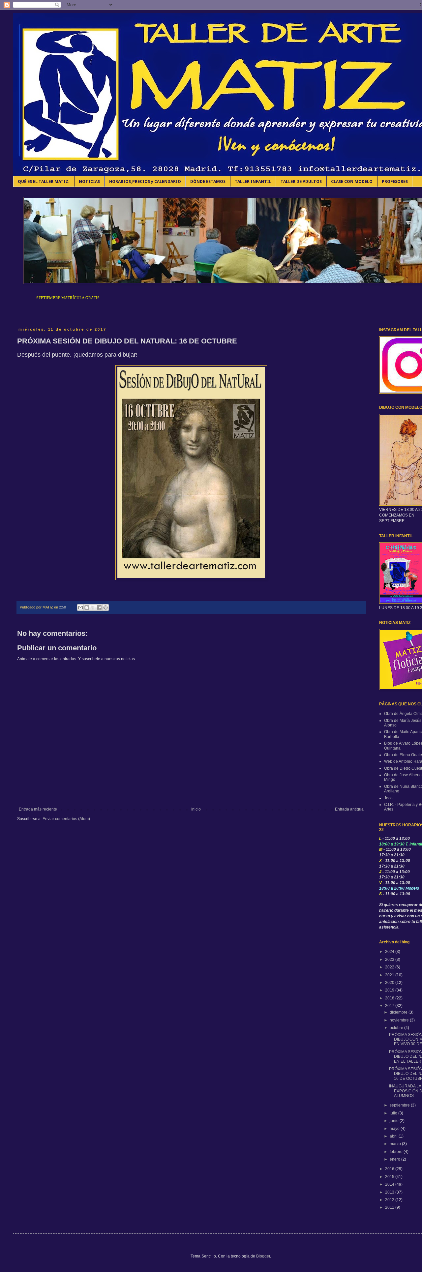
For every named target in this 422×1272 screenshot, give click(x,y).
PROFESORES (395, 181)
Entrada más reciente (38, 809)
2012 (390, 1200)
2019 (390, 990)
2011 (390, 1207)
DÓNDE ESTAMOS (208, 181)
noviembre (400, 1020)
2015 (390, 1176)
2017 (390, 1005)
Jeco (388, 798)
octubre (397, 1027)
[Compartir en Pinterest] (105, 607)
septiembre (400, 1105)
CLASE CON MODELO (352, 181)
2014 (390, 1184)
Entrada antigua (349, 809)
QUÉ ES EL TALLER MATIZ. (44, 181)
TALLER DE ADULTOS (301, 181)
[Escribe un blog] (86, 607)
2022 (390, 967)
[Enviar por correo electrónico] (80, 607)
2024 (390, 951)
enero (395, 1159)
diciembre (399, 1012)
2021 (390, 975)
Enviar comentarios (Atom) (66, 818)
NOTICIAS (89, 181)
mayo (395, 1128)
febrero (397, 1151)
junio (395, 1120)
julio (394, 1113)
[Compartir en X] (93, 607)
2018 (390, 998)
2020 (390, 982)
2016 (390, 1169)
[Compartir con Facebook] (99, 607)
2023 (390, 959)
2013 (390, 1192)
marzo (396, 1143)
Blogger (263, 1256)
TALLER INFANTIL (253, 181)
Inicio (196, 809)
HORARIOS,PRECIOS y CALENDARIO (145, 181)
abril (394, 1136)
